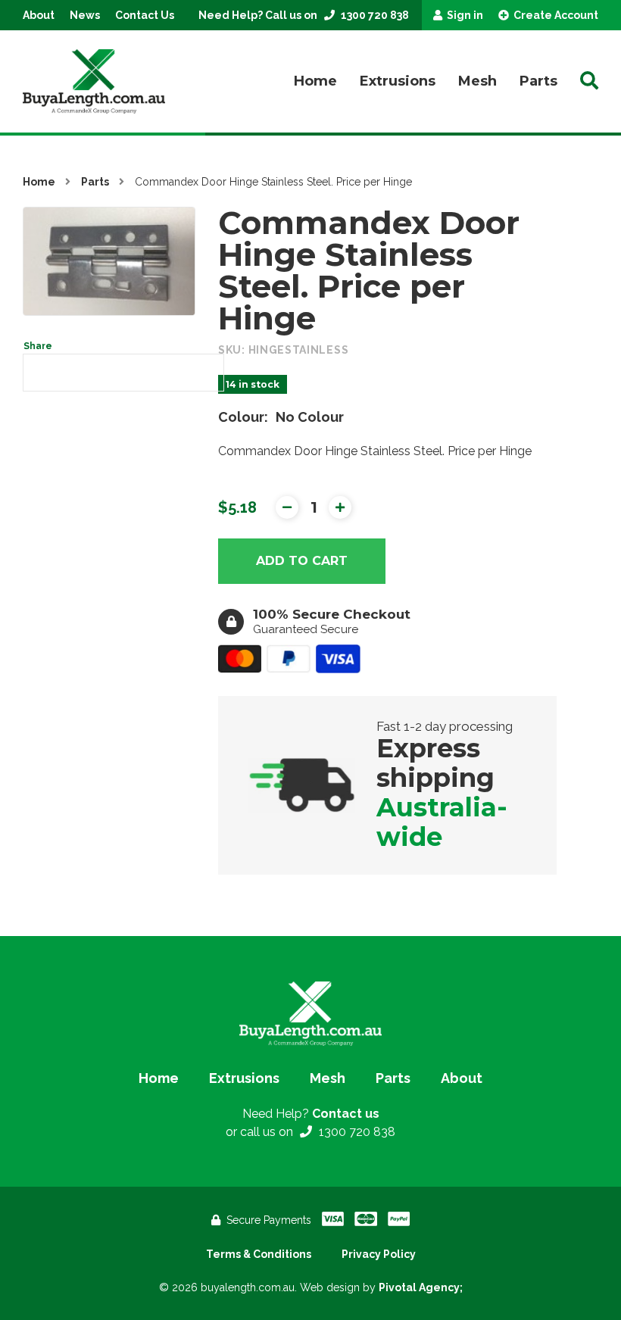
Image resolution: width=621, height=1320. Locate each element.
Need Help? (310, 1113)
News (85, 15)
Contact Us (144, 15)
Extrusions (397, 81)
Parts (538, 81)
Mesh (477, 81)
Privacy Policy (379, 1254)
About (39, 15)
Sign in (464, 15)
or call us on (310, 1132)
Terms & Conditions (258, 1254)
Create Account (554, 15)
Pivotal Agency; (421, 1287)
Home (315, 81)
